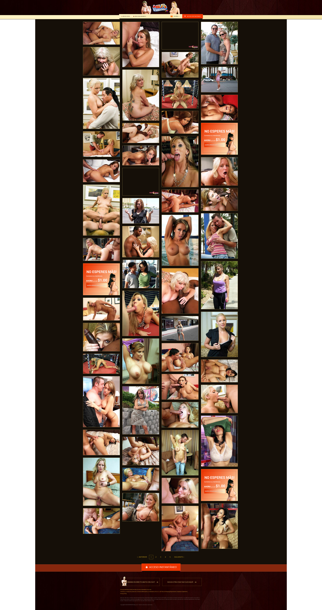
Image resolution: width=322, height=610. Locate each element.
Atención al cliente (136, 591)
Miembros (127, 589)
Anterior (142, 557)
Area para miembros (140, 16)
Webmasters (145, 591)
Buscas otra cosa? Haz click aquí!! (180, 582)
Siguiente (178, 557)
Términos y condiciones (126, 591)
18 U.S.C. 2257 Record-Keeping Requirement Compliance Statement (171, 591)
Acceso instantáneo (194, 16)
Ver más (149, 589)
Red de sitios (126, 16)
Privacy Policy (123, 593)
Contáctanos (151, 591)
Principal (122, 589)
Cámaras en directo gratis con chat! (141, 582)
